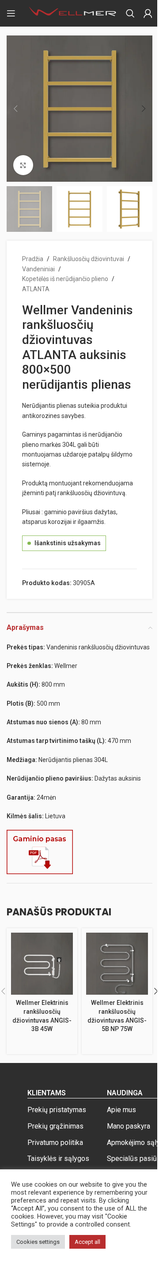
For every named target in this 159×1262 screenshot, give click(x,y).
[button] (15, 108)
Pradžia (32, 258)
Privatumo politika (55, 1142)
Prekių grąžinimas (55, 1126)
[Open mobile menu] (11, 13)
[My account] (148, 13)
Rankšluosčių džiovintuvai (88, 258)
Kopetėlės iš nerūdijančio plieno (65, 278)
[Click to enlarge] (23, 165)
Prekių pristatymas (56, 1110)
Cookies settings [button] (38, 1242)
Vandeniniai (38, 269)
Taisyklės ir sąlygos (58, 1158)
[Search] (130, 13)
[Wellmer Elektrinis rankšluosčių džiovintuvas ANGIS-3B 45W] (42, 964)
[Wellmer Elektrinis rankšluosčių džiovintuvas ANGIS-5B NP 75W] (117, 964)
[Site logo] (73, 12)
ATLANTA (35, 289)
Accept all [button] (87, 1242)
